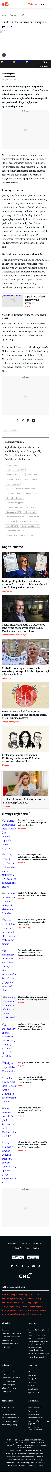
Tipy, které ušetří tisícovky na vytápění (35, 299)
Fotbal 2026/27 (33, 1375)
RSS (27, 1248)
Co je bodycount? (8, 1347)
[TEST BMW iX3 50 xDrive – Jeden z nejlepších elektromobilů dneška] (9, 903)
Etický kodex (12, 1465)
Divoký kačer (6, 1391)
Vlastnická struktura (33, 1459)
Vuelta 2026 (36, 1314)
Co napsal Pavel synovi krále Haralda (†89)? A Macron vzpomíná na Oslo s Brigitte (33, 822)
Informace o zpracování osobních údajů (20, 1456)
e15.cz (4, 15)
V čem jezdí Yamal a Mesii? (11, 1337)
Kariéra (36, 1248)
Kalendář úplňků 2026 (10, 1344)
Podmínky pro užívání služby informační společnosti (25, 1454)
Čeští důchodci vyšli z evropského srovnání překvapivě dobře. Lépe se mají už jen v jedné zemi (25, 671)
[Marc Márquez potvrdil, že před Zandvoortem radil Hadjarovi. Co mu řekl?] (9, 1122)
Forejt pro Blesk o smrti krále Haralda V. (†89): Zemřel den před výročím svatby (32, 1079)
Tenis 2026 (32, 1382)
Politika (5, 1365)
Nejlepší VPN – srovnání (10, 1421)
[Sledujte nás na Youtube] (34, 1266)
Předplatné (16, 1248)
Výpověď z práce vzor (10, 1388)
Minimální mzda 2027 (36, 1418)
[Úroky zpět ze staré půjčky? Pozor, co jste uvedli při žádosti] (25, 783)
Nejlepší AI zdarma (9, 1414)
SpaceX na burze (8, 1407)
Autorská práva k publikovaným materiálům (25, 1451)
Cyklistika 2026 (33, 1392)
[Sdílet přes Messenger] (28, 420)
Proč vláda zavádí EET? (10, 1381)
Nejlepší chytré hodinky (10, 1418)
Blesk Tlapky (24, 1295)
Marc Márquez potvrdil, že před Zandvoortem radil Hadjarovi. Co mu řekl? (32, 1110)
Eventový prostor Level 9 (27, 1310)
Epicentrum (6, 1330)
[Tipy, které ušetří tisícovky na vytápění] (12, 301)
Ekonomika (33, 1401)
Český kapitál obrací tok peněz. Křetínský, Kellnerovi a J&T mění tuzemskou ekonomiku (21, 758)
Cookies (40, 1456)
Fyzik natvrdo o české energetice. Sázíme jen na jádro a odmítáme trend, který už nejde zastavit (24, 714)
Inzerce (35, 1243)
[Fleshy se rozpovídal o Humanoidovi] (9, 1067)
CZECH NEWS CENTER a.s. (34, 1440)
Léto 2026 (32, 1323)
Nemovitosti (14, 1302)
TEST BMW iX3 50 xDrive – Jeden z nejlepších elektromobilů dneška (32, 894)
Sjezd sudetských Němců (11, 1378)
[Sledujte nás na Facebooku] (23, 1266)
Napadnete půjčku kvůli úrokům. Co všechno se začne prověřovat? (32, 998)
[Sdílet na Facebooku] (17, 420)
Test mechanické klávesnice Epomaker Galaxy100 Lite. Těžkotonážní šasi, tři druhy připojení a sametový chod (30, 952)
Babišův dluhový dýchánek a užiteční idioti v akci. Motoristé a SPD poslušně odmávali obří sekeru (33, 857)
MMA (30, 1372)
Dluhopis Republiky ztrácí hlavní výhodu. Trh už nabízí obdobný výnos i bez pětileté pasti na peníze (24, 584)
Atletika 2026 (33, 1389)
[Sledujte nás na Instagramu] (28, 1266)
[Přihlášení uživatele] (42, 3)
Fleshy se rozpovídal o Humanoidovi (33, 1062)
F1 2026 (31, 1385)
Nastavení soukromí (16, 1459)
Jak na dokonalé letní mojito (38, 1353)
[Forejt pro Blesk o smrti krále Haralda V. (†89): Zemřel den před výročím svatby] (9, 1090)
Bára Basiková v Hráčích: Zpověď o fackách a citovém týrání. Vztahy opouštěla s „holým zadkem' (32, 1144)
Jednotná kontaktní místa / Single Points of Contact (24, 1462)
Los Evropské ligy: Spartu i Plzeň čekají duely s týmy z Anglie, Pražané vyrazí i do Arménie (31, 1026)
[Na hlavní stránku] (5, 4)
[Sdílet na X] (23, 420)
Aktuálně (6, 1323)
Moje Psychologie (9, 1295)
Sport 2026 (33, 1365)
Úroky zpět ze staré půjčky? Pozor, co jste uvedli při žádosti (24, 801)
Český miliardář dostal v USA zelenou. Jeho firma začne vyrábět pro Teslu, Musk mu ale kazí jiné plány (24, 628)
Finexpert (13, 15)
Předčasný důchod (35, 1407)
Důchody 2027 (33, 1414)
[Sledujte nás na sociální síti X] (17, 1266)
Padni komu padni (8, 1385)
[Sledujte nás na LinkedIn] (12, 1266)
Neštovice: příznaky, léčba (11, 1333)
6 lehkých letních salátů (36, 1357)
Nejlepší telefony (8, 1411)
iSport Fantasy (15, 1298)
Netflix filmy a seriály (9, 1424)
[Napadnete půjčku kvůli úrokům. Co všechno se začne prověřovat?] (10, 1007)
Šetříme (23, 15)
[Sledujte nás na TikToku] (39, 1266)
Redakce (23, 1243)
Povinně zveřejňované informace (31, 1465)
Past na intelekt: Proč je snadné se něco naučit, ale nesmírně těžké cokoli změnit (32, 922)
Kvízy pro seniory (8, 1340)
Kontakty (12, 1243)
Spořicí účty (32, 1411)
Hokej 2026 (32, 1379)
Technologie (7, 1401)
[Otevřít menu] (47, 3)
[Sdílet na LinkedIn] (34, 420)
